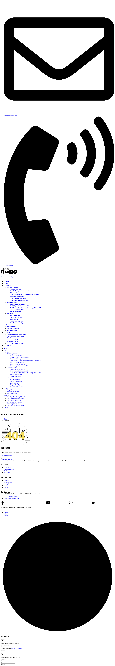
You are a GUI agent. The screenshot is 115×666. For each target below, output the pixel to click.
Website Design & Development (19, 291)
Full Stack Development (17, 297)
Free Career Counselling (14, 338)
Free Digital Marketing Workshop (16, 334)
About (7, 283)
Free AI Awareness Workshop (15, 336)
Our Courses (7, 471)
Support (6, 487)
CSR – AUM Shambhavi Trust (15, 344)
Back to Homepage (6, 455)
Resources (9, 325)
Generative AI (14, 319)
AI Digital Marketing (15, 289)
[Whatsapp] (71, 503)
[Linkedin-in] (94, 503)
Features (8, 332)
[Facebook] (3, 272)
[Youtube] (7, 272)
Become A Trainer (12, 330)
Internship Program (12, 342)
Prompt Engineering (16, 317)
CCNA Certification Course (18, 298)
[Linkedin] (11, 272)
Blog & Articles (11, 327)
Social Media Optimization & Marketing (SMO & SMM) (25, 308)
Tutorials (6, 480)
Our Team (7, 472)
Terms (6, 512)
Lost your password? (17, 648)
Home (7, 282)
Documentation (8, 482)
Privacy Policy (8, 484)
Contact (8, 345)
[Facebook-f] (3, 503)
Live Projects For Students (15, 340)
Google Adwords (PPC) (17, 310)
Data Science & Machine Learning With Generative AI (25, 295)
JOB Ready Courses (12, 287)
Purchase (6, 516)
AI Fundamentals (15, 315)
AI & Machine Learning (16, 323)
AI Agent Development (16, 321)
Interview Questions (13, 329)
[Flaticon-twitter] (25, 503)
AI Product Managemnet (17, 293)
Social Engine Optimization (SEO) (19, 306)
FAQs (5, 485)
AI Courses (10, 314)
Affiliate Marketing (15, 312)
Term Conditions (9, 469)
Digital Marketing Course (17, 304)
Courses (8, 285)
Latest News (7, 467)
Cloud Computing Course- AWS (19, 300)
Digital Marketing (12, 302)
